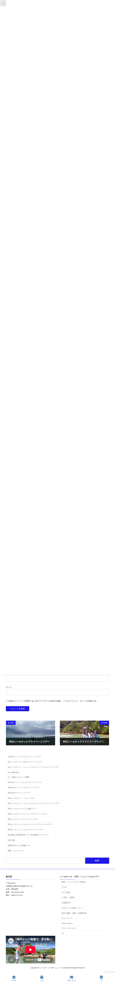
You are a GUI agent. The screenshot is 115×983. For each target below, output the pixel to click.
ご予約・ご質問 (68, 897)
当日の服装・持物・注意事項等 (74, 913)
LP (62, 933)
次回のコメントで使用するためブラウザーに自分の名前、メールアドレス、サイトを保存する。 (53, 701)
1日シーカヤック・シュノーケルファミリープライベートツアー (33, 767)
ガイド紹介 (66, 892)
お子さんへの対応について (72, 908)
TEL (101, 980)
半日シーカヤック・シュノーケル (21, 798)
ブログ (64, 887)
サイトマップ (67, 918)
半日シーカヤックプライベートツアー (23, 819)
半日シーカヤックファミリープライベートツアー (27, 814)
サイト (9, 687)
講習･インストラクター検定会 (74, 882)
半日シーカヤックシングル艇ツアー (22, 809)
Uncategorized (13, 772)
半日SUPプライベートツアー (19, 793)
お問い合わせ (71, 980)
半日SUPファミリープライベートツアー (24, 788)
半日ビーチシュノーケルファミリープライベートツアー (30, 824)
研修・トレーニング (16, 851)
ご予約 (41, 980)
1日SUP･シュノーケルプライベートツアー (25, 757)
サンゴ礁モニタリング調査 (18, 777)
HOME (14, 980)
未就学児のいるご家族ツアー (19, 845)
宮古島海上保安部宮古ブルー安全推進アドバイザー (28, 835)
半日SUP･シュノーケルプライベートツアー (25, 782)
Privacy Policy (67, 923)
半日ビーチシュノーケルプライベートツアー (26, 830)
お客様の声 (66, 903)
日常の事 (11, 840)
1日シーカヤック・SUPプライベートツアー (25, 762)
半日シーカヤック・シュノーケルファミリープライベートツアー (34, 803)
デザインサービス (69, 928)
